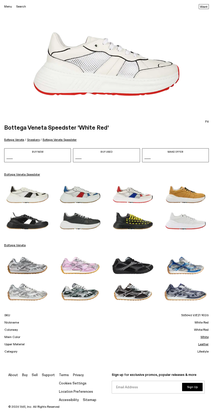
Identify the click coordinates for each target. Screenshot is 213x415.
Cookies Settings (72, 383)
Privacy (78, 375)
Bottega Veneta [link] (15, 245)
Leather (203, 344)
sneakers (33, 139)
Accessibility (69, 400)
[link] (27, 194)
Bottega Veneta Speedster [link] (22, 174)
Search (21, 6)
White (205, 337)
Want (204, 7)
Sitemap (89, 400)
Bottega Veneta (14, 139)
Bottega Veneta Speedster (60, 139)
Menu (8, 6)
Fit (207, 121)
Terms (64, 375)
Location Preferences (76, 391)
